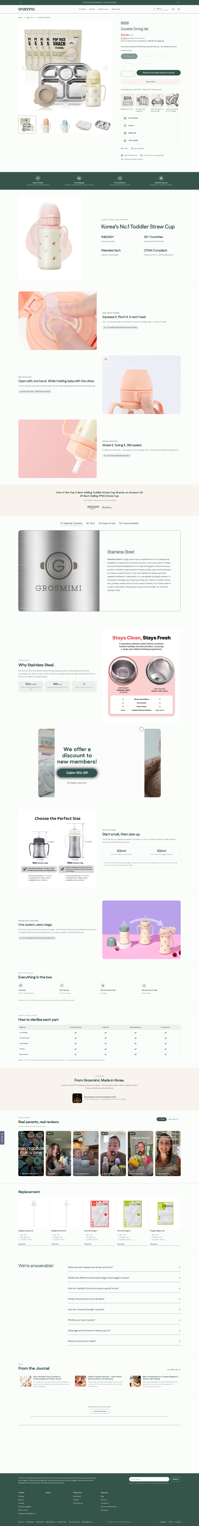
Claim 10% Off (77, 773)
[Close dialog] (141, 729)
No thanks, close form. (77, 783)
